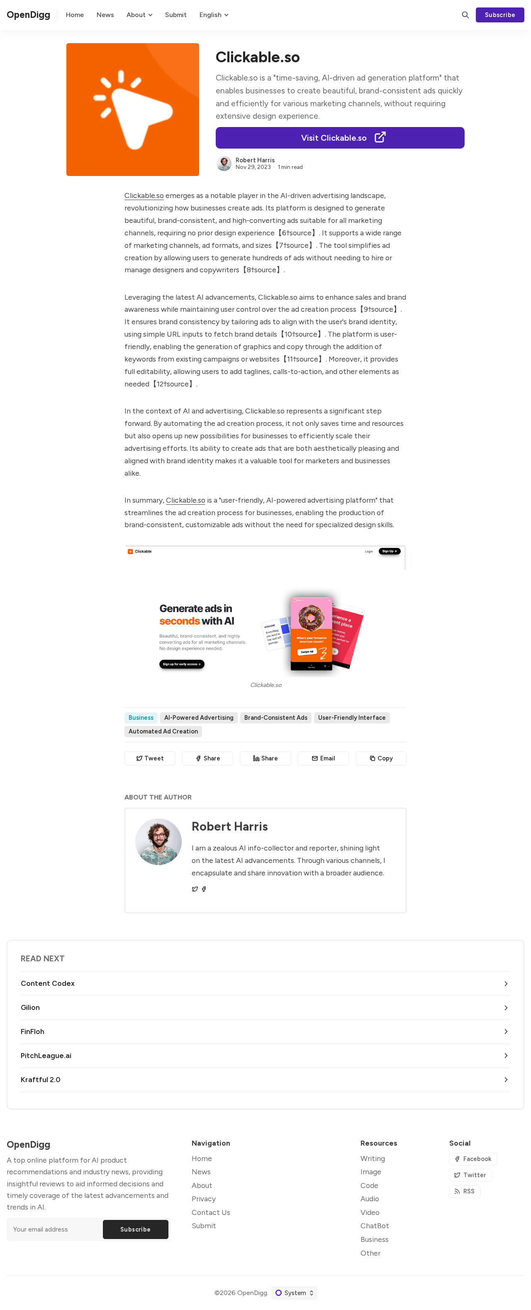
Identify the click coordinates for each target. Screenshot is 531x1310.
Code (369, 1185)
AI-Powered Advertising (199, 717)
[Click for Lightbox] (265, 611)
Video (370, 1212)
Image (370, 1171)
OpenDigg (252, 1293)
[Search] (465, 14)
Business (141, 717)
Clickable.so (144, 195)
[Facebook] (203, 889)
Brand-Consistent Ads (275, 717)
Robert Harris (255, 160)
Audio (369, 1198)
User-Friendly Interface (352, 717)
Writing (372, 1158)
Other (370, 1253)
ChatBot (374, 1225)
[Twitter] (195, 889)
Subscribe (500, 15)
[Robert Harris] (224, 163)
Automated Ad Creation (163, 731)
